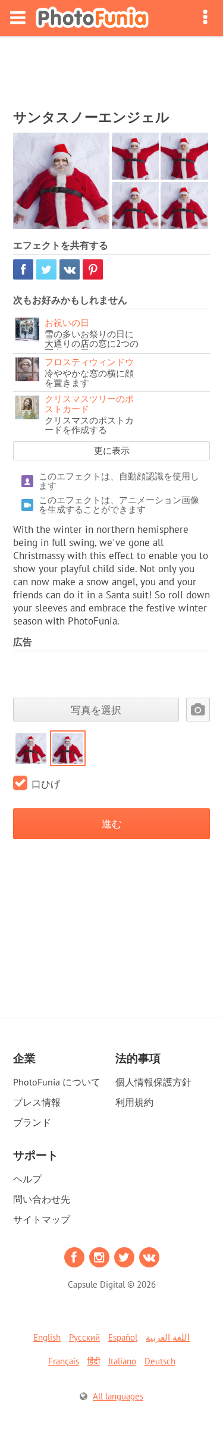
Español (122, 1337)
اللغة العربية (168, 1337)
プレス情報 (37, 1102)
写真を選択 (96, 710)
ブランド (32, 1122)
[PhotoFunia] (92, 18)
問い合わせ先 (41, 1199)
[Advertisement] (112, 69)
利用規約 (134, 1102)
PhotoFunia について (56, 1082)
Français (63, 1361)
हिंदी (93, 1361)
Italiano (122, 1361)
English (47, 1337)
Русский (84, 1337)
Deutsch (160, 1361)
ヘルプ (27, 1179)
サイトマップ (41, 1219)
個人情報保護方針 (153, 1082)
